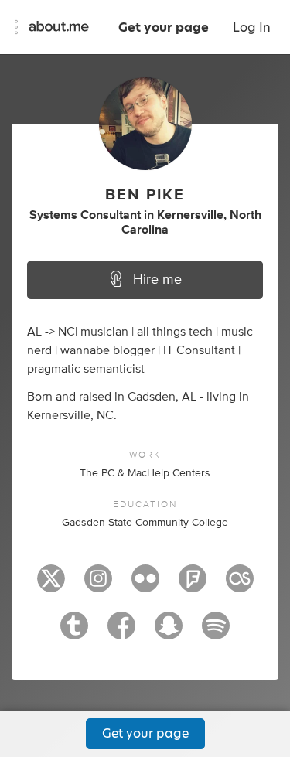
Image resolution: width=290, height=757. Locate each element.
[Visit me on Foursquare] (192, 585)
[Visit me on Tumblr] (74, 632)
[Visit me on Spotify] (216, 632)
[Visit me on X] (51, 585)
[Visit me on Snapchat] (169, 632)
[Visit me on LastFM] (240, 585)
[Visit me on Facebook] (121, 632)
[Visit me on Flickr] (145, 585)
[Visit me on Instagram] (98, 585)
